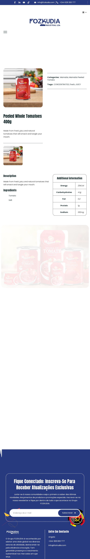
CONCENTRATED (61, 84)
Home (5, 51)
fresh (72, 84)
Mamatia (15, 51)
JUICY (78, 84)
